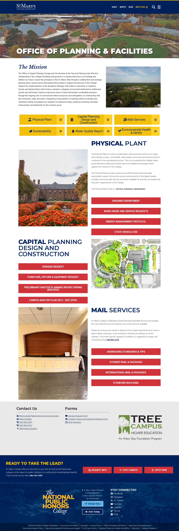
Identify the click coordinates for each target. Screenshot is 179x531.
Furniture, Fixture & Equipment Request (53, 277)
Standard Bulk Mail (126, 382)
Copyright (84, 525)
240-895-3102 (113, 340)
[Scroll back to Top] (173, 525)
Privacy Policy (95, 525)
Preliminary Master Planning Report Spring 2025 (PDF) (53, 288)
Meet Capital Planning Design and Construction (39, 416)
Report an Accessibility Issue (140, 525)
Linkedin (117, 507)
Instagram (118, 497)
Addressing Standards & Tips (126, 351)
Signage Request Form (78, 416)
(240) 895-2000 (93, 498)
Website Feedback (149, 528)
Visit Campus (129, 470)
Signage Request (53, 266)
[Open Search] (153, 7)
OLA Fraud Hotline (90, 528)
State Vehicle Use (126, 231)
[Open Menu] (159, 7)
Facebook (118, 493)
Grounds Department (126, 200)
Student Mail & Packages (126, 362)
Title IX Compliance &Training (115, 525)
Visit (114, 7)
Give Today (94, 511)
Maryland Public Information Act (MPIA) (114, 528)
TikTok (116, 511)
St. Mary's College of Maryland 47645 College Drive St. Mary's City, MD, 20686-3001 (93, 493)
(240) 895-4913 (25, 425)
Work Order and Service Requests (126, 211)
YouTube (117, 504)
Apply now (161, 470)
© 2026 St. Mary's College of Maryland (43, 525)
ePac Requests (74, 422)
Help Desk (136, 528)
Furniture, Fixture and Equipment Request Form (88, 419)
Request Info (99, 470)
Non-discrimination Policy (33, 528)
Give (130, 7)
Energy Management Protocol (126, 221)
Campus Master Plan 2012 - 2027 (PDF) (53, 300)
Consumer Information (69, 525)
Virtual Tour (94, 503)
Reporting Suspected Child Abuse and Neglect (63, 528)
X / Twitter (118, 500)
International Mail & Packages (126, 372)
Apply (123, 7)
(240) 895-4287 (25, 422)
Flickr (115, 514)
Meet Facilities (25, 419)
